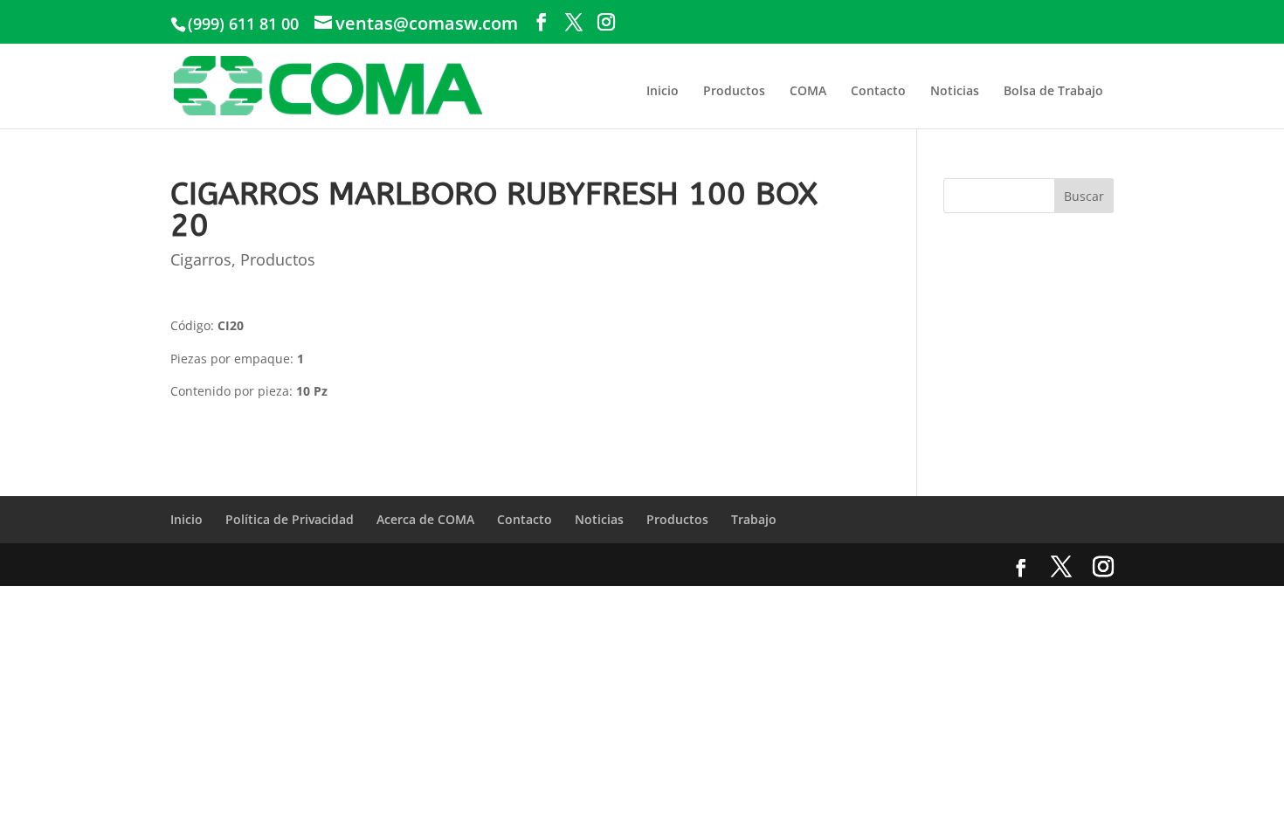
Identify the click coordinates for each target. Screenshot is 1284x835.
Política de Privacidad (289, 519)
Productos (734, 90)
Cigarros (200, 259)
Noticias (954, 90)
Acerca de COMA (425, 519)
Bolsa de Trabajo (1053, 90)
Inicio (662, 90)
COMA (808, 90)
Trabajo (754, 519)
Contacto (878, 90)
